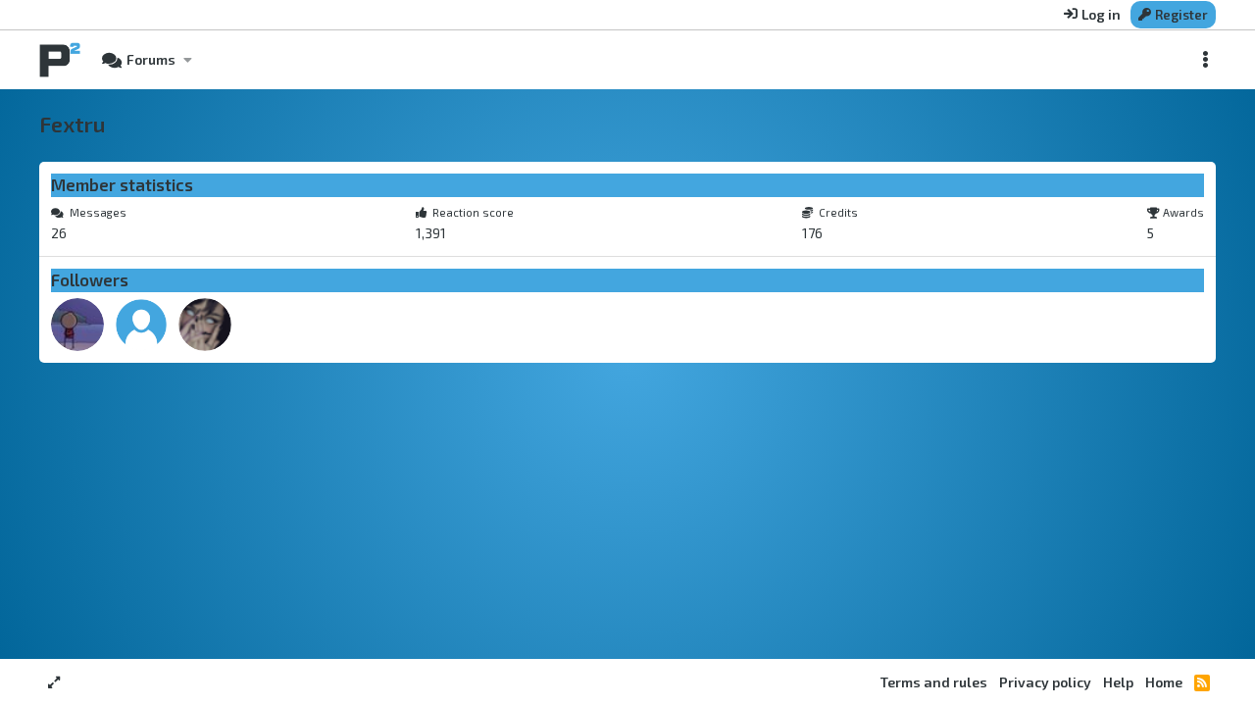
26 (59, 233)
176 (812, 233)
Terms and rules (933, 682)
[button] (187, 60)
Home (1163, 682)
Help (1118, 682)
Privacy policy (1045, 682)
